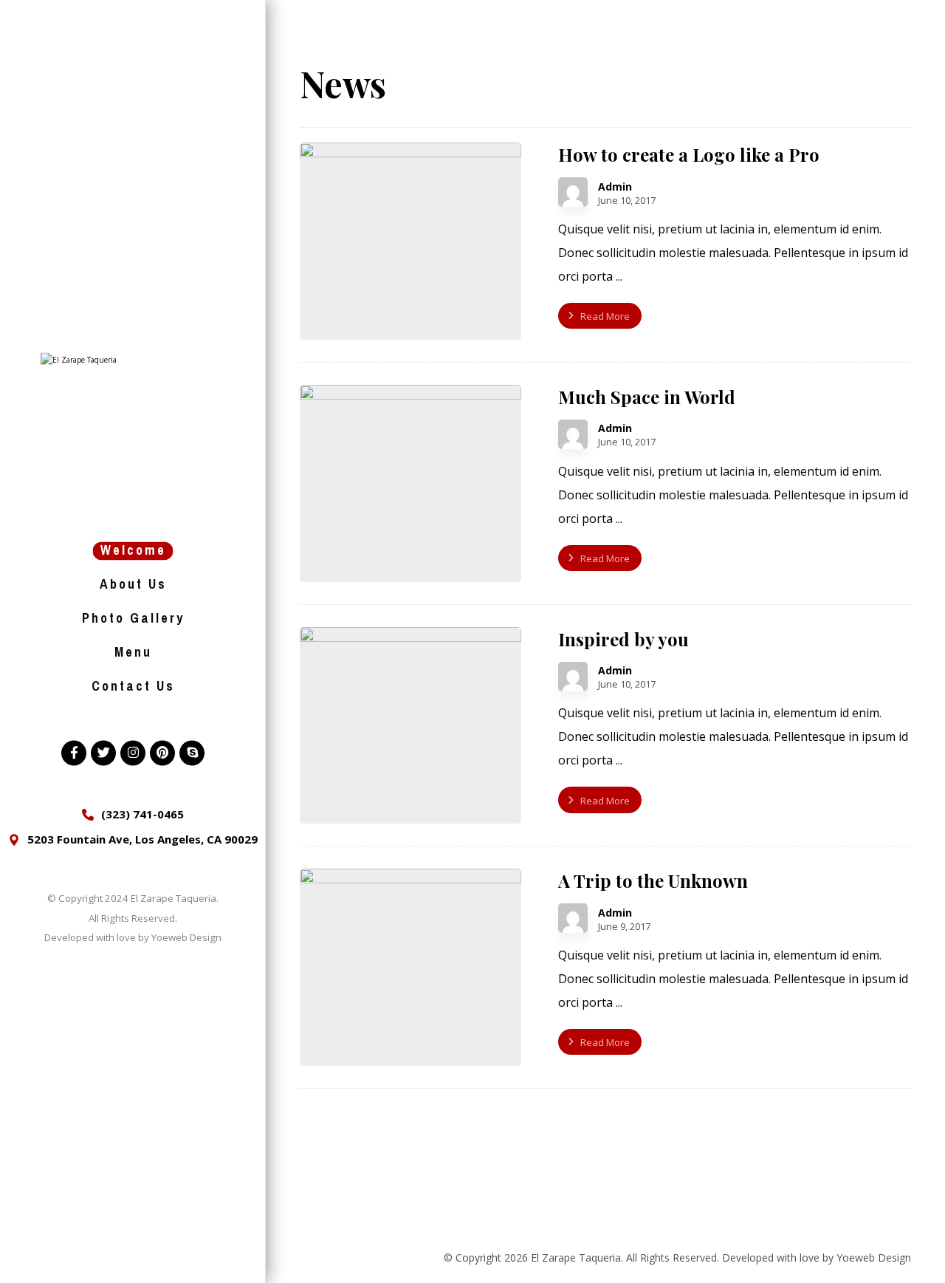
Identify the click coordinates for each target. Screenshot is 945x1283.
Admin (615, 186)
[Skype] (192, 752)
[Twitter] (103, 752)
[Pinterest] (162, 752)
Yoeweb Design (186, 938)
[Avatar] (573, 192)
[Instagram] (132, 752)
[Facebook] (73, 752)
